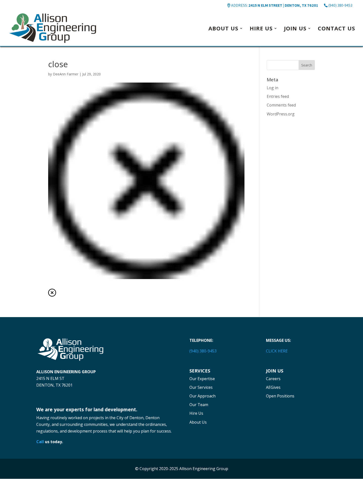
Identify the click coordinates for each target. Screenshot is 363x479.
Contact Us (336, 29)
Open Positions (280, 396)
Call (40, 441)
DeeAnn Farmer (65, 74)
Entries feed (278, 96)
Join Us (295, 29)
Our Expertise (202, 378)
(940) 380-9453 (340, 5)
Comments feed (281, 105)
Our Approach (202, 396)
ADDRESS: (274, 5)
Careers (273, 378)
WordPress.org (281, 114)
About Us (223, 29)
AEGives (273, 387)
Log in (272, 87)
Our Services (201, 387)
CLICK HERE (277, 351)
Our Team (198, 404)
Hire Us (261, 29)
